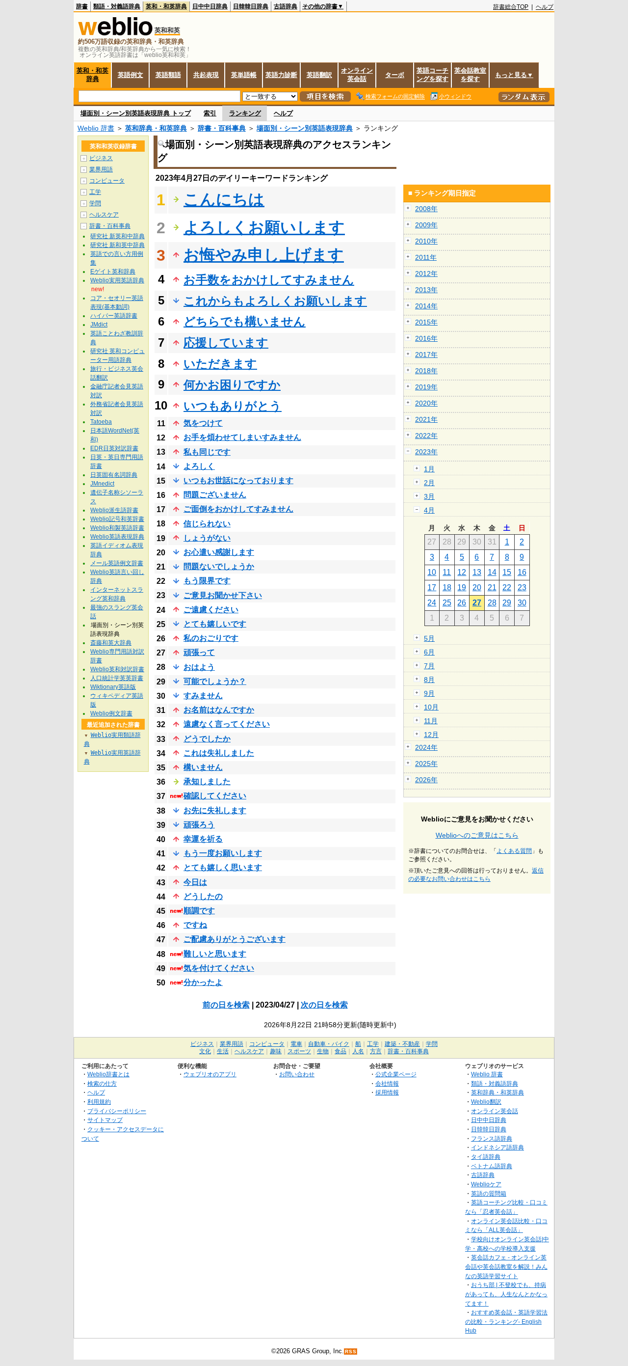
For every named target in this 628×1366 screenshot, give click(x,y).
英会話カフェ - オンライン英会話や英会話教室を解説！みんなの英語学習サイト (506, 1266)
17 (431, 587)
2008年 (426, 209)
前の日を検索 (226, 1005)
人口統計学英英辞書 (116, 678)
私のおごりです (210, 638)
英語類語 (168, 75)
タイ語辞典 (485, 1156)
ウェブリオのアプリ (209, 1074)
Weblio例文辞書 (111, 713)
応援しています (225, 342)
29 (506, 603)
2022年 (426, 435)
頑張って (199, 652)
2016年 (426, 338)
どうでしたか (207, 739)
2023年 (426, 452)
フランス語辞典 (491, 1138)
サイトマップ (105, 1120)
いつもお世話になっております (238, 480)
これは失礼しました (218, 753)
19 (461, 587)
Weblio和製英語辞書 (117, 527)
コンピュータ (107, 180)
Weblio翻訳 (486, 1101)
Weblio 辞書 (96, 128)
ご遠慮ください (210, 609)
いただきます (220, 363)
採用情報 (387, 1092)
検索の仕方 (102, 1083)
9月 (429, 693)
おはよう (199, 667)
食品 (340, 1051)
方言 (376, 1051)
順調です (199, 910)
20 (476, 587)
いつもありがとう (232, 405)
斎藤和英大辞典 (110, 642)
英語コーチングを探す (432, 74)
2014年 (426, 306)
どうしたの (203, 896)
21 (492, 587)
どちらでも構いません (244, 321)
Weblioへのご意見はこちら (477, 835)
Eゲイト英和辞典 (112, 271)
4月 (429, 510)
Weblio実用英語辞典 (117, 280)
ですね (195, 925)
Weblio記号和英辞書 (117, 519)
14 (492, 572)
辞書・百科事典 (222, 128)
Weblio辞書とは (108, 1074)
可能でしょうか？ (214, 681)
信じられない (207, 523)
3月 (429, 496)
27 (476, 603)
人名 (358, 1051)
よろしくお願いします (264, 227)
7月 (429, 666)
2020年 (426, 403)
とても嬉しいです (214, 624)
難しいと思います (214, 954)
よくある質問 (514, 850)
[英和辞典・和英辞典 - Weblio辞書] (115, 33)
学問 (95, 203)
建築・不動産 (402, 1044)
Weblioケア (486, 1184)
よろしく (199, 466)
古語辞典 (285, 6)
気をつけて (203, 423)
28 (492, 603)
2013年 (426, 290)
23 (522, 587)
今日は (195, 882)
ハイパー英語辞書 (113, 315)
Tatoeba (101, 421)
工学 (95, 192)
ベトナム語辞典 (491, 1166)
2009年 (426, 225)
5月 (429, 638)
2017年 (426, 354)
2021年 (426, 419)
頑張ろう (199, 824)
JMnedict (102, 483)
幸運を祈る (203, 839)
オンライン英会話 (357, 74)
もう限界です (207, 580)
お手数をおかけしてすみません (268, 279)
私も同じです (207, 452)
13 (476, 572)
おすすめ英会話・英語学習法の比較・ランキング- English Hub (506, 1321)
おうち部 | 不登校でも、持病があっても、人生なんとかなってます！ (506, 1294)
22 (506, 587)
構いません (203, 767)
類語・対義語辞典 (116, 6)
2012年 (426, 273)
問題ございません (214, 495)
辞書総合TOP (510, 6)
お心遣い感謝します (218, 552)
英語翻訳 (319, 75)
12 (461, 572)
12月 (431, 734)
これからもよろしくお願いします (275, 300)
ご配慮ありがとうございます (234, 939)
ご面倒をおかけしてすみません (238, 509)
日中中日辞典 (210, 6)
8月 (429, 679)
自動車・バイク (328, 1044)
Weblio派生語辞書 (114, 510)
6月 (429, 652)
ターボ (394, 75)
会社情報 (387, 1083)
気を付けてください (218, 968)
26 (461, 603)
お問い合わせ (296, 1074)
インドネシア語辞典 (497, 1147)
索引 (210, 113)
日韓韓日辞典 (250, 6)
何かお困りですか (232, 384)
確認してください (214, 796)
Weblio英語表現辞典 (117, 536)
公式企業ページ (396, 1074)
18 (447, 587)
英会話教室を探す (470, 74)
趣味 (276, 1051)
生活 (223, 1051)
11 (447, 572)
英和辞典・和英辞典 (156, 128)
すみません (203, 695)
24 (431, 603)
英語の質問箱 (488, 1193)
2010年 (426, 241)
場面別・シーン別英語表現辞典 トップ (135, 113)
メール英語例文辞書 (116, 563)
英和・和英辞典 (166, 6)
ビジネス (101, 158)
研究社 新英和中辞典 (117, 236)
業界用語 (101, 169)
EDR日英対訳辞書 (114, 448)
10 (431, 572)
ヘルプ (544, 6)
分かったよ (203, 982)
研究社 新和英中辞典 (117, 245)
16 (522, 572)
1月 (429, 469)
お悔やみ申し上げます (263, 255)
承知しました (207, 781)
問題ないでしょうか (218, 566)
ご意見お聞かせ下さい (222, 595)
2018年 (426, 371)
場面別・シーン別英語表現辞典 (305, 128)
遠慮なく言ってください (226, 724)
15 (506, 572)
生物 (323, 1051)
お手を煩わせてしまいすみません (242, 437)
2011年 (426, 257)
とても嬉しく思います (222, 867)
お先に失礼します (214, 810)
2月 (429, 483)
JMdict (98, 324)
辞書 (82, 6)
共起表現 (206, 75)
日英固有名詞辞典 (113, 474)
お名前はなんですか (218, 710)
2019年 (426, 387)
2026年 (426, 780)
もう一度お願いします (222, 853)
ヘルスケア (104, 214)
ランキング (245, 113)
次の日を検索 (324, 1005)
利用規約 (99, 1101)
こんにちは (223, 199)
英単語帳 (244, 75)
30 (522, 603)
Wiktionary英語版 (113, 686)
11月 (431, 721)
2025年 (426, 763)
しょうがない (207, 538)
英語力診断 (281, 75)
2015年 (426, 322)
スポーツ (299, 1051)
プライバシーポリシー (116, 1111)
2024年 (426, 747)
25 (447, 603)
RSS (351, 1351)
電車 (296, 1044)
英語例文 (130, 75)
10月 (431, 707)
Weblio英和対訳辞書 (117, 669)
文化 (205, 1051)
